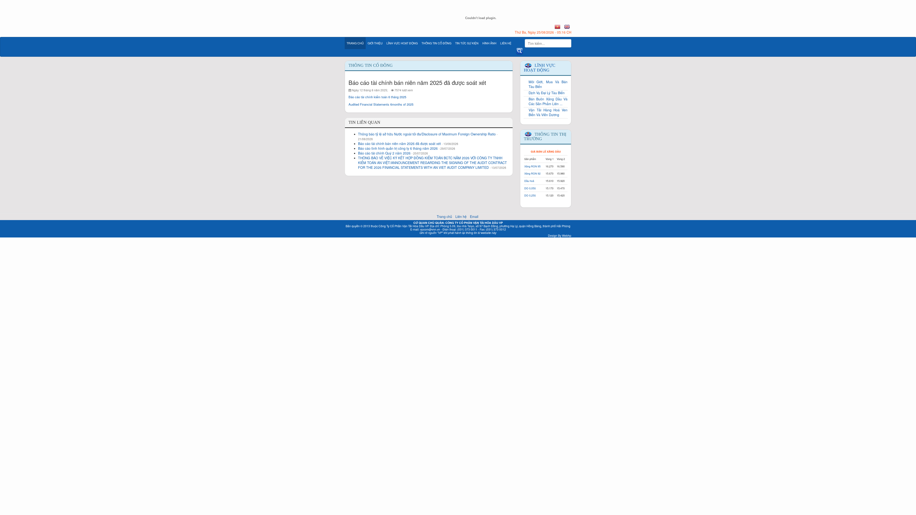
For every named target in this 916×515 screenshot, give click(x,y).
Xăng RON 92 (532, 173)
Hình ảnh (489, 43)
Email (474, 216)
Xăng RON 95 (532, 166)
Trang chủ (355, 43)
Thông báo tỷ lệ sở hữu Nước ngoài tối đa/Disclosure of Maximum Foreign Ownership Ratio (427, 134)
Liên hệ (505, 43)
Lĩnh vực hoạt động (402, 43)
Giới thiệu (375, 43)
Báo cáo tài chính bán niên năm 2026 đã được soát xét (399, 143)
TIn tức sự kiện (467, 43)
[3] (567, 27)
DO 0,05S (530, 188)
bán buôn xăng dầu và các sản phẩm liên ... (548, 101)
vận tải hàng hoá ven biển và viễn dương (548, 112)
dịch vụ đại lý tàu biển (547, 92)
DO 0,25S (530, 195)
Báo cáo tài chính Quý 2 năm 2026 (384, 153)
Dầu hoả (529, 181)
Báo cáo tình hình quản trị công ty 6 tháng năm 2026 (398, 148)
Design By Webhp (559, 235)
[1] (557, 27)
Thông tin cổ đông (436, 43)
